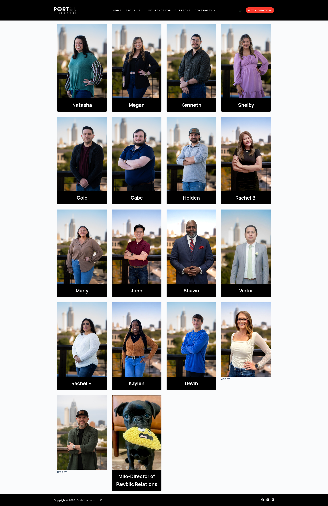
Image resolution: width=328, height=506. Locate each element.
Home (117, 10)
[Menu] (240, 10)
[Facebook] (262, 499)
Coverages (203, 10)
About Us (133, 10)
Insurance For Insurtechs (169, 10)
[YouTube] (273, 499)
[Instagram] (267, 499)
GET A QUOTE (258, 10)
